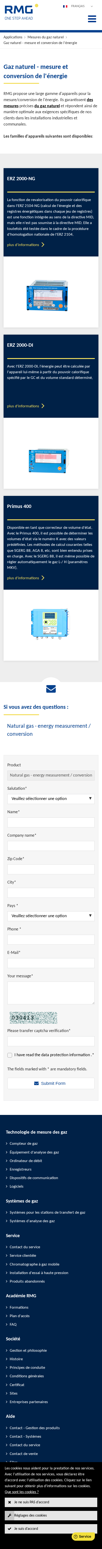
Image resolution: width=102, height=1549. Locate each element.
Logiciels (16, 1187)
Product (14, 765)
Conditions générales (27, 1376)
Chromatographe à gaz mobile (34, 1264)
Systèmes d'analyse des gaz (32, 1221)
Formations (19, 1308)
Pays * (12, 906)
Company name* (22, 835)
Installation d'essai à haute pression (39, 1273)
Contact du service (25, 1247)
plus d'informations (23, 245)
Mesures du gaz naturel (46, 37)
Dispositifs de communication (34, 1178)
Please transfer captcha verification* (39, 1031)
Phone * (14, 929)
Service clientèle (23, 1256)
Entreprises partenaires (29, 1402)
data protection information (66, 1055)
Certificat (17, 1385)
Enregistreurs (21, 1169)
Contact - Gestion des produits (35, 1428)
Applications (13, 37)
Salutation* (17, 788)
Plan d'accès (20, 1316)
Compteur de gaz (24, 1144)
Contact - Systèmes (25, 1437)
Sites (14, 1394)
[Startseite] (22, 19)
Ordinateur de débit (26, 1161)
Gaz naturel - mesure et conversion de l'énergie (40, 43)
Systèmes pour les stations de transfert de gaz (47, 1213)
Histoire (16, 1359)
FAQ (13, 1325)
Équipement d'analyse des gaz (34, 1152)
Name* (13, 812)
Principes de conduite (27, 1368)
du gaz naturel (47, 106)
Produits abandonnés (27, 1282)
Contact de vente (24, 1454)
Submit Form (53, 1083)
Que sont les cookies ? (22, 1492)
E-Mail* (14, 953)
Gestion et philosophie (28, 1351)
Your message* (20, 976)
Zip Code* (15, 859)
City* (11, 882)
